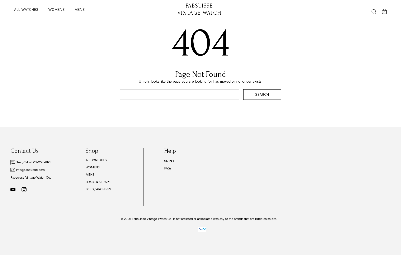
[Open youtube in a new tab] (12, 189)
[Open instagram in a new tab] (24, 189)
